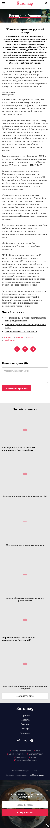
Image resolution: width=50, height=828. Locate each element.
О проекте (25, 715)
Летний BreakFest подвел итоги (21, 331)
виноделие (20, 757)
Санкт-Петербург (15, 754)
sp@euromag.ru (37, 775)
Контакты (25, 720)
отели (32, 757)
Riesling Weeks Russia (20, 751)
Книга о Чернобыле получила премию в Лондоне (25, 687)
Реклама (25, 724)
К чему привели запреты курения (25, 545)
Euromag (25, 3)
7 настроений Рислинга (25, 760)
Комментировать (17, 388)
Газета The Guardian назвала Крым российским (25, 599)
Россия (18, 337)
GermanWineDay (35, 754)
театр (29, 337)
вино (37, 751)
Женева (6, 337)
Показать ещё (25, 695)
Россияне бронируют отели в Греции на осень (25, 326)
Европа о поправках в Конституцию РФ (25, 496)
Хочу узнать (25, 812)
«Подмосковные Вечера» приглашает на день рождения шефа (25, 319)
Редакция (25, 733)
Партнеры (25, 728)
